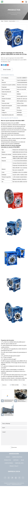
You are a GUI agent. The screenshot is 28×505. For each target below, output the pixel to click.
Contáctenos (9, 463)
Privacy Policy (14, 466)
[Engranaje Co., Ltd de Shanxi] (2, 2)
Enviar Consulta (7, 69)
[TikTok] (23, 478)
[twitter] (12, 478)
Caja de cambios (12, 21)
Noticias (15, 460)
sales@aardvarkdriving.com (16, 484)
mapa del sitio (19, 463)
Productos (6, 21)
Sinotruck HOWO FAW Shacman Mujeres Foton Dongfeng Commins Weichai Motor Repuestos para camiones (8, 414)
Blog (22, 460)
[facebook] (5, 478)
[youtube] (16, 478)
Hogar (2, 21)
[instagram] (19, 478)
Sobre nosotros (17, 457)
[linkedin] (8, 478)
